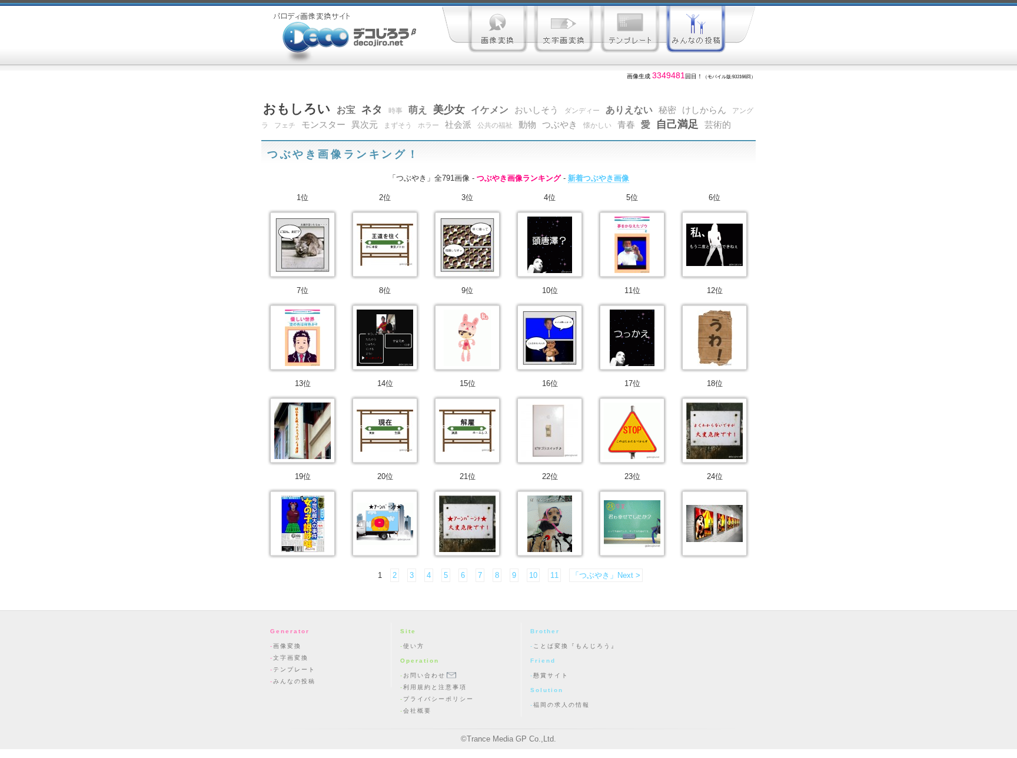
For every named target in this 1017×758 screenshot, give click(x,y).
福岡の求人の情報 (561, 705)
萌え (417, 110)
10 (533, 575)
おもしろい (297, 108)
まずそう (398, 125)
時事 (395, 111)
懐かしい (597, 125)
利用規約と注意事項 (435, 687)
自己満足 (677, 124)
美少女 (449, 109)
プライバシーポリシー (438, 699)
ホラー (428, 125)
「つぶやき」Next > (605, 575)
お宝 (346, 110)
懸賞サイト (551, 675)
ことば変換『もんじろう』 (575, 646)
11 (554, 575)
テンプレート (630, 31)
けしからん (704, 110)
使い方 (413, 646)
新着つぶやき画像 (598, 178)
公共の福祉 (495, 125)
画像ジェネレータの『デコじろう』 (342, 32)
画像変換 (498, 31)
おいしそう (536, 110)
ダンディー (582, 111)
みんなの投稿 (696, 31)
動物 (527, 124)
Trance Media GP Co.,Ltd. (511, 738)
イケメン (489, 110)
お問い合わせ (424, 675)
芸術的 (717, 124)
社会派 (458, 124)
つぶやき (559, 124)
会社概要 (417, 710)
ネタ (372, 109)
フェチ (284, 125)
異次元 (364, 124)
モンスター (323, 124)
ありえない (629, 110)
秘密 (667, 110)
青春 (626, 124)
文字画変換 (564, 31)
